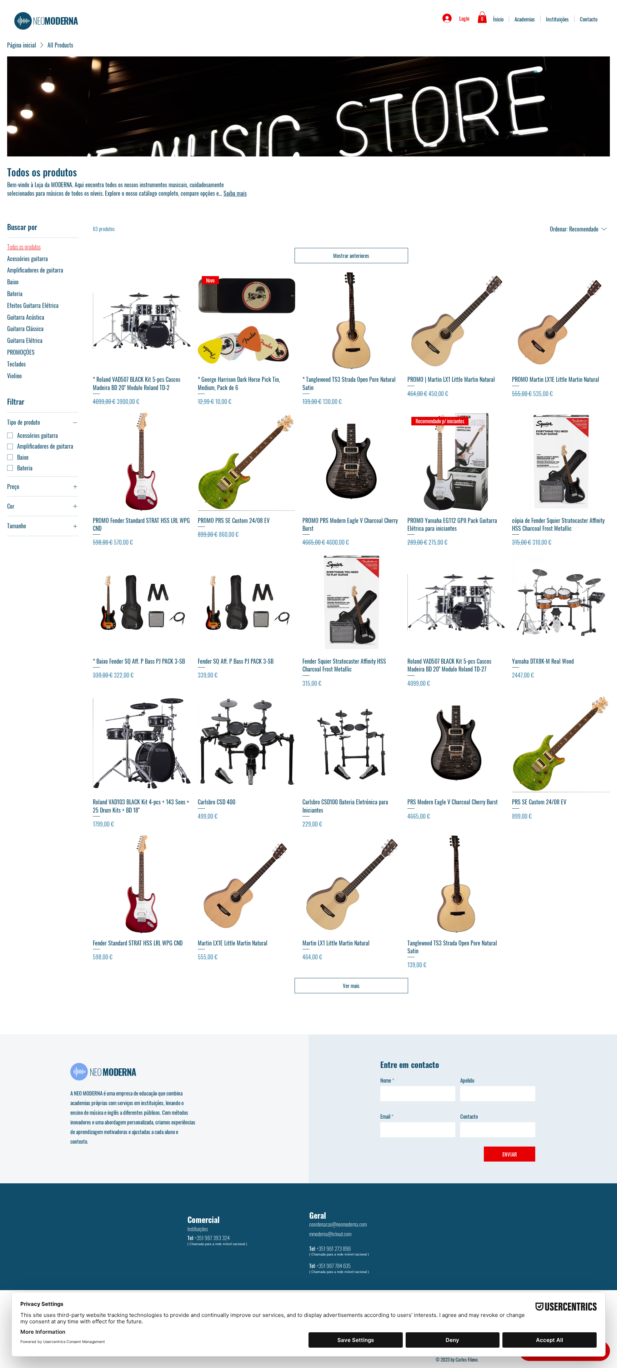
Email (385, 1116)
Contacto (469, 1116)
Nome (385, 1080)
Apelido (467, 1080)
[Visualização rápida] (142, 321)
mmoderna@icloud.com (330, 1234)
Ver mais (351, 985)
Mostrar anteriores (351, 255)
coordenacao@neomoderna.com (338, 1224)
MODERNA (55, 20)
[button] (482, 17)
